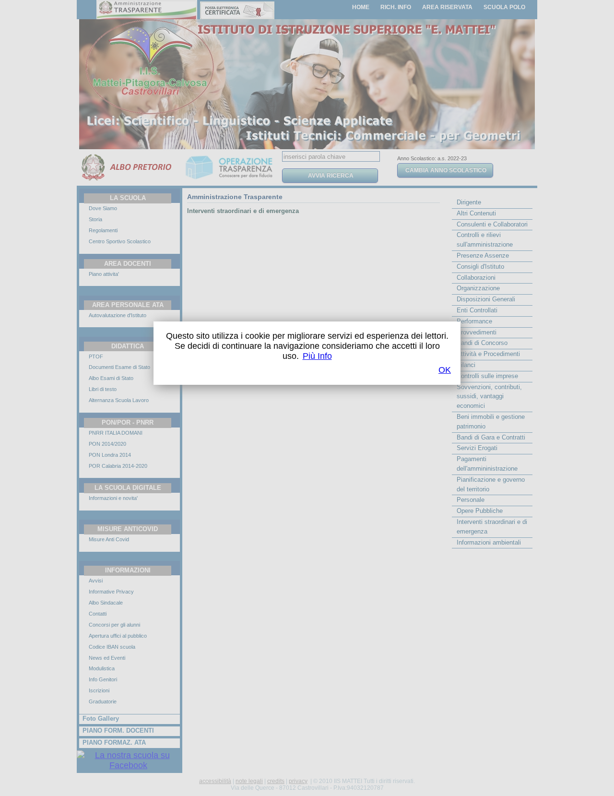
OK (444, 370)
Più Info (317, 356)
